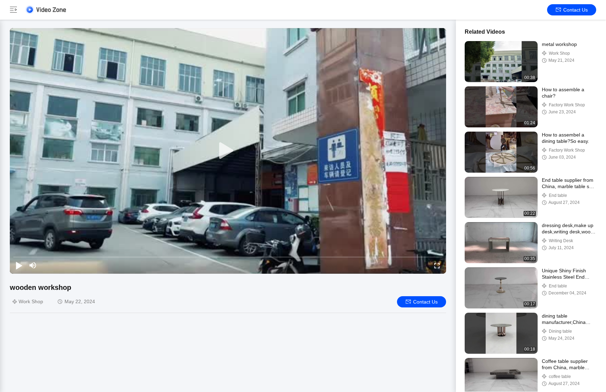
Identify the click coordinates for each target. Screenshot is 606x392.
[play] (228, 151)
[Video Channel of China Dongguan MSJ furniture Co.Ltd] (45, 9)
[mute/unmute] (33, 265)
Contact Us (575, 10)
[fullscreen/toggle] (437, 265)
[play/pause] (19, 265)
